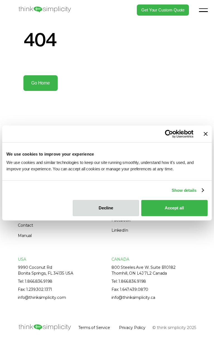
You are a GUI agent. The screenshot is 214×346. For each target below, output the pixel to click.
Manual (25, 235)
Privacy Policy (132, 327)
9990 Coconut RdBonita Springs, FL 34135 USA (45, 270)
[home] (44, 9)
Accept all (174, 207)
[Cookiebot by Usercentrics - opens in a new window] (169, 134)
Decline (106, 207)
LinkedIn (119, 230)
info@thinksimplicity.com (42, 297)
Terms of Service (94, 327)
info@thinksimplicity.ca (133, 297)
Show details (184, 190)
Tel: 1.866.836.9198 (35, 281)
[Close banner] (206, 134)
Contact (25, 225)
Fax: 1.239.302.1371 (35, 289)
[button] (203, 10)
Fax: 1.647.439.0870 (129, 289)
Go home (40, 83)
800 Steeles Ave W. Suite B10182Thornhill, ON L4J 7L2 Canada (143, 270)
